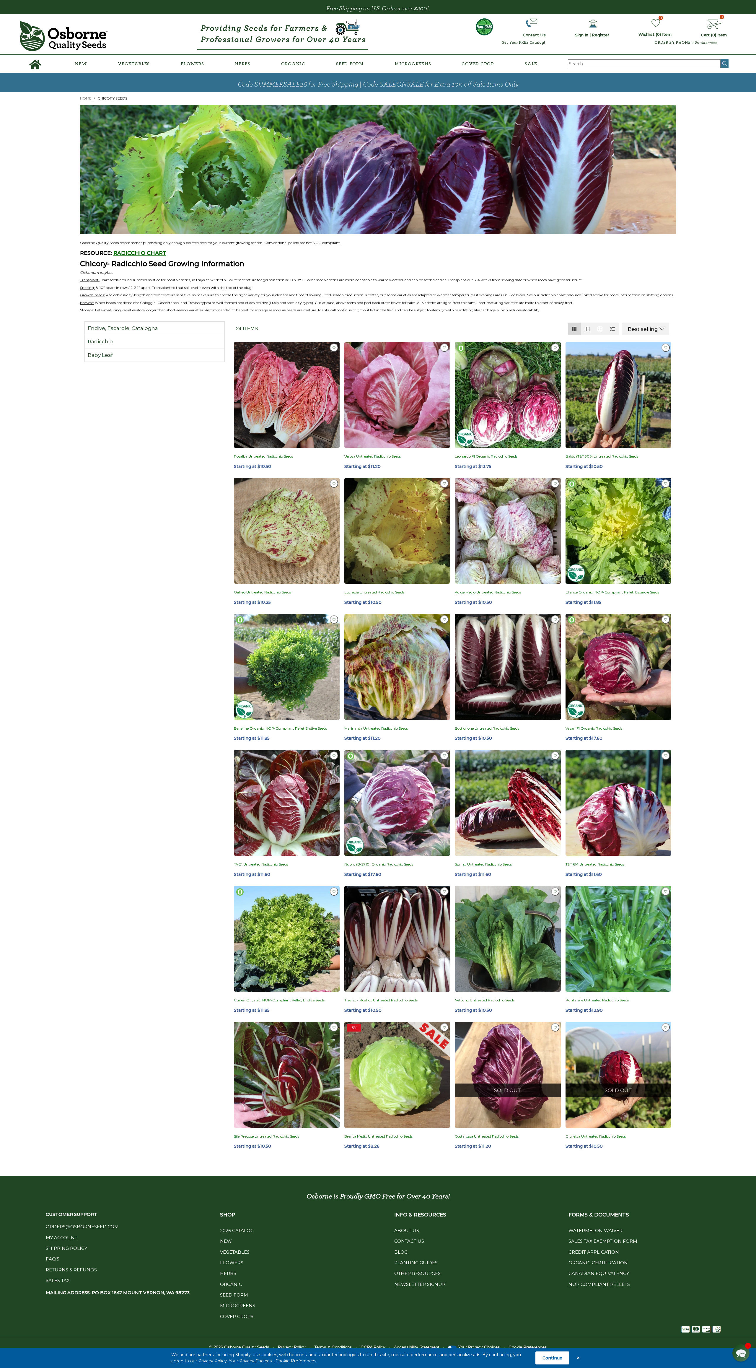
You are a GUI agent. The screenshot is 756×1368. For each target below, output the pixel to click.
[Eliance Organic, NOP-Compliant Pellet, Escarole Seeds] (618, 531)
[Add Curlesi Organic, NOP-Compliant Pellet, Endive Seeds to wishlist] (334, 891)
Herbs (242, 63)
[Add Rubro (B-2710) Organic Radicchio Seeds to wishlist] (444, 755)
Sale (531, 63)
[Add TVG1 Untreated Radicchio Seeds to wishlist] (334, 755)
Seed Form (350, 63)
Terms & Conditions (333, 1347)
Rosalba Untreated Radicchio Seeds (263, 456)
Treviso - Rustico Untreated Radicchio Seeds (381, 1000)
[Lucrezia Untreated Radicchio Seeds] (397, 531)
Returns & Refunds (71, 1270)
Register (600, 34)
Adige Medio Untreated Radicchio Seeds (488, 592)
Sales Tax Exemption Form (602, 1241)
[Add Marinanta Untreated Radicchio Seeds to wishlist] (444, 619)
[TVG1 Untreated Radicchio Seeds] (287, 803)
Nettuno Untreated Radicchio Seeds (484, 1000)
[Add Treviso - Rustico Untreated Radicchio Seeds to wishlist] (444, 891)
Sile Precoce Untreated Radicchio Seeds (266, 1136)
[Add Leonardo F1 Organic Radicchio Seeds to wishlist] (555, 348)
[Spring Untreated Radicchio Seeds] (508, 803)
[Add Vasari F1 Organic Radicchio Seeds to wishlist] (666, 619)
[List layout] (612, 329)
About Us (406, 1230)
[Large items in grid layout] (587, 329)
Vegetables (134, 63)
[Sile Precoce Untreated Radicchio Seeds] (287, 1075)
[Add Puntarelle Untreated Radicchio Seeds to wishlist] (666, 891)
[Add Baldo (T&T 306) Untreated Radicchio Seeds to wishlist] (666, 348)
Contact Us (409, 1241)
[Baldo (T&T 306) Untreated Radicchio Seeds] (618, 395)
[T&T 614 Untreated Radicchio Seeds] (618, 803)
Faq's (52, 1259)
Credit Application (593, 1252)
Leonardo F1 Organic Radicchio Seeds (486, 456)
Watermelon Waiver (595, 1230)
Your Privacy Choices (250, 1361)
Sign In (581, 34)
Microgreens (413, 63)
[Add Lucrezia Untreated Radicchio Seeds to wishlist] (444, 483)
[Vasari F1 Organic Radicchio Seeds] (618, 667)
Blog (401, 1252)
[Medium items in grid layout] (574, 329)
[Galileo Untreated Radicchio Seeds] (287, 531)
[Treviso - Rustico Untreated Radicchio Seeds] (397, 939)
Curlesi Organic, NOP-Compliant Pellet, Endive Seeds (279, 1000)
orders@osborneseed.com (82, 1226)
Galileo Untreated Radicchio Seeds (262, 592)
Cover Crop (478, 63)
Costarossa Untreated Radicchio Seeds (487, 1136)
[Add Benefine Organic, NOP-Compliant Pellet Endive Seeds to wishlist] (334, 619)
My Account (61, 1237)
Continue (552, 1358)
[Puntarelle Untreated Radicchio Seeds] (618, 939)
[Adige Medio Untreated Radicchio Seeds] (508, 531)
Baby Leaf (100, 355)
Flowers (192, 63)
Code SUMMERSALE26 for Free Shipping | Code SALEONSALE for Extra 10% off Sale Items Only (378, 84)
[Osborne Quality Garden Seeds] (63, 35)
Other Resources (417, 1273)
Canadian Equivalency (598, 1273)
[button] (741, 1353)
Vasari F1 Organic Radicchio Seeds (594, 728)
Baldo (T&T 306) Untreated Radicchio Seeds (602, 456)
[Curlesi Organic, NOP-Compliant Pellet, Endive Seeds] (287, 939)
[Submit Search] (725, 63)
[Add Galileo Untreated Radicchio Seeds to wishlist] (334, 483)
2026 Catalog (237, 1230)
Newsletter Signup (419, 1284)
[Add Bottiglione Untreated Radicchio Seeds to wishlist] (555, 619)
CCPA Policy (373, 1347)
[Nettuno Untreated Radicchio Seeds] (508, 939)
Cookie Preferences (296, 1361)
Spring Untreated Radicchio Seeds (483, 864)
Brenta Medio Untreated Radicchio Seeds (378, 1136)
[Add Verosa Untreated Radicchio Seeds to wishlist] (444, 348)
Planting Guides (416, 1262)
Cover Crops (236, 1316)
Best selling (643, 329)
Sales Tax (58, 1280)
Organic (293, 63)
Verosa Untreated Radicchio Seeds (372, 456)
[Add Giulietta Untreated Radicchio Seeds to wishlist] (666, 1027)
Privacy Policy (212, 1361)
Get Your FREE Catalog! (523, 42)
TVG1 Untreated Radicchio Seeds (261, 864)
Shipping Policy (66, 1248)
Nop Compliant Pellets (599, 1284)
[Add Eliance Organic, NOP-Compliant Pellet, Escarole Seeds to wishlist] (666, 483)
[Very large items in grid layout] (600, 329)
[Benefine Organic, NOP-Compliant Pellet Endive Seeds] (287, 667)
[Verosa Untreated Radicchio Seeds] (397, 395)
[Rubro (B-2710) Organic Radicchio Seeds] (397, 803)
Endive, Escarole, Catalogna (123, 328)
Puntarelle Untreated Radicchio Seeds (597, 1000)
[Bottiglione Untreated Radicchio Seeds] (508, 667)
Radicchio (100, 341)
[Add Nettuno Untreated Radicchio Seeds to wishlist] (555, 891)
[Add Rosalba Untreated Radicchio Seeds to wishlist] (334, 348)
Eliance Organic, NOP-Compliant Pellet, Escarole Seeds (612, 592)
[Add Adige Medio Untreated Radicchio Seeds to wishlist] (555, 483)
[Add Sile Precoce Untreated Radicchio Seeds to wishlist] (334, 1027)
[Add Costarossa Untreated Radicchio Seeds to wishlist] (555, 1027)
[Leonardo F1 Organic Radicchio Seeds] (508, 395)
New (81, 63)
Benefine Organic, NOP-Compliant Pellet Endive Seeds (280, 728)
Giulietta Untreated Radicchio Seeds (596, 1136)
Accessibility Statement (416, 1347)
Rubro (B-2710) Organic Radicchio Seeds (378, 864)
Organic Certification (598, 1262)
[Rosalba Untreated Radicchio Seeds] (287, 395)
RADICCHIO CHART (139, 253)
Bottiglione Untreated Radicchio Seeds (487, 728)
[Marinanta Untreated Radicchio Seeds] (397, 667)
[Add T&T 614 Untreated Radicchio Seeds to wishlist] (666, 755)
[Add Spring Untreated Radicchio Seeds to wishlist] (555, 755)
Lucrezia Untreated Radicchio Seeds (374, 592)
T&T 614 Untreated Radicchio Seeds (595, 864)
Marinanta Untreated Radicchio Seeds (376, 728)
